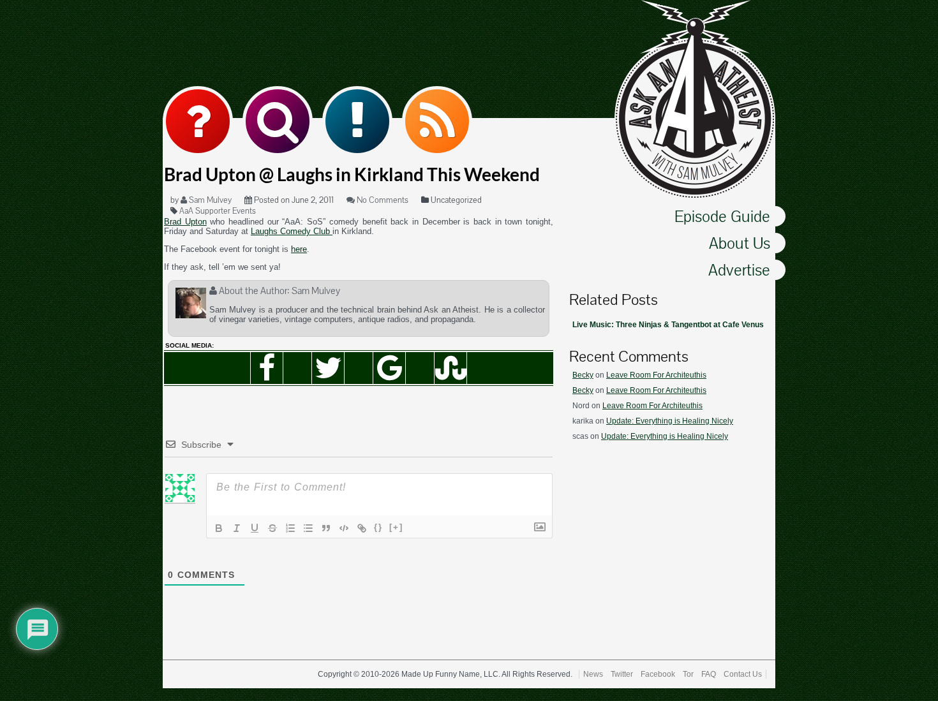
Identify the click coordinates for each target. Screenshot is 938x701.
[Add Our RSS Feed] (437, 121)
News (593, 674)
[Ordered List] (290, 528)
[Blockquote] (326, 528)
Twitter (622, 674)
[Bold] (219, 528)
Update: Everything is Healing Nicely (669, 421)
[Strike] (272, 528)
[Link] (362, 528)
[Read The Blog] (357, 121)
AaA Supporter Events (217, 210)
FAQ (708, 674)
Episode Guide (722, 216)
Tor (688, 674)
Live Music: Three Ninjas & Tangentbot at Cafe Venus (668, 324)
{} (378, 527)
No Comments (381, 200)
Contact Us (743, 674)
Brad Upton (185, 221)
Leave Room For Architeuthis (656, 375)
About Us (739, 243)
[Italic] (237, 528)
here (299, 249)
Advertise (739, 270)
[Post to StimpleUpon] (450, 368)
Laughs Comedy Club (291, 231)
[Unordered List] (308, 528)
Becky (582, 375)
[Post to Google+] (389, 368)
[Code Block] (344, 528)
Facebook (658, 674)
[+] (396, 527)
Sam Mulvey (209, 200)
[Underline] (255, 528)
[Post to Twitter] (328, 368)
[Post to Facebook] (266, 368)
